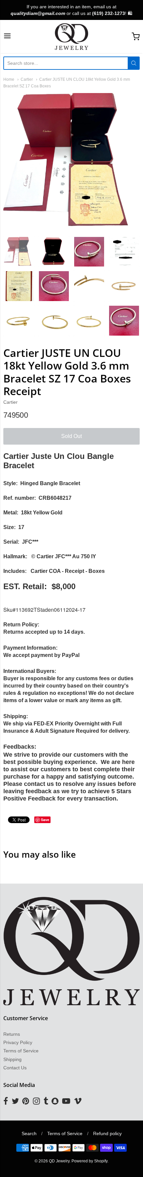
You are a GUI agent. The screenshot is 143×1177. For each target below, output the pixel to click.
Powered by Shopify (89, 1161)
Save (45, 819)
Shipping (12, 1059)
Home (8, 79)
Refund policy (107, 1133)
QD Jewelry (59, 1161)
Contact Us (15, 1067)
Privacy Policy (17, 1042)
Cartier (27, 79)
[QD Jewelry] (71, 36)
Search (29, 1133)
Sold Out (71, 436)
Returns (11, 1034)
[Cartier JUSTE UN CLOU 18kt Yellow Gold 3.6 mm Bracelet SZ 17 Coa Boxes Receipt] (19, 252)
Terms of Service (21, 1050)
